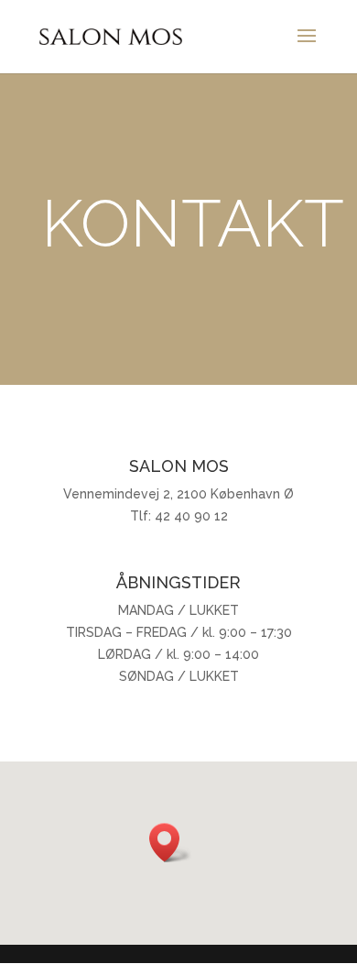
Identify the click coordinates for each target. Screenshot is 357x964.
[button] (170, 843)
